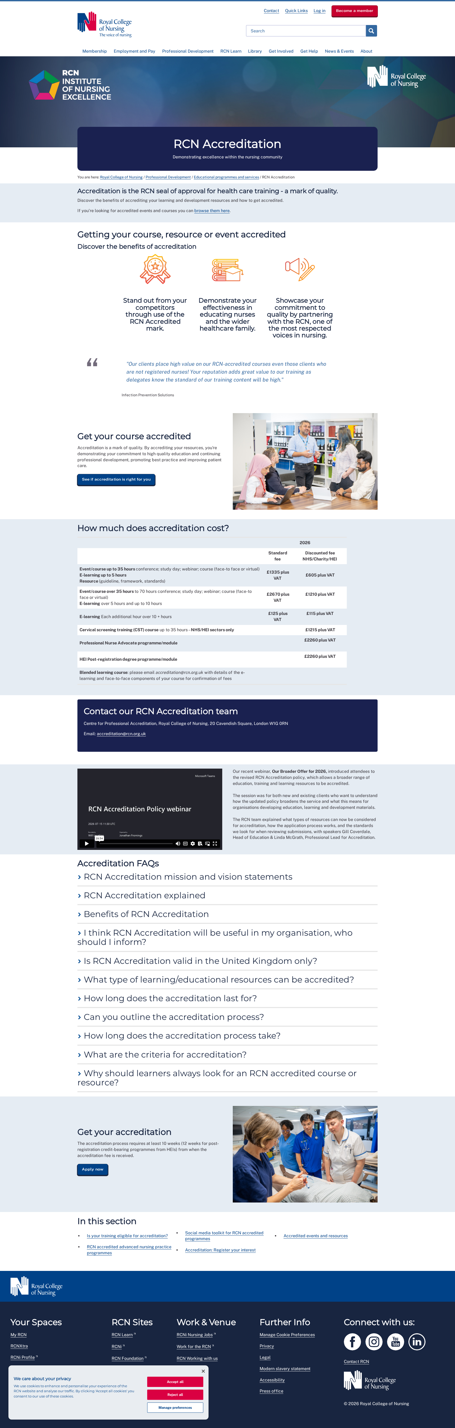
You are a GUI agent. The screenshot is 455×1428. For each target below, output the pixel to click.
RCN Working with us (197, 1358)
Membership (94, 51)
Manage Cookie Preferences (287, 1334)
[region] (108, 1392)
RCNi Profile (23, 1357)
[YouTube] (398, 1340)
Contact (271, 10)
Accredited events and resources (316, 1235)
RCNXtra (19, 1346)
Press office (271, 1391)
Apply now (92, 1169)
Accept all (175, 1382)
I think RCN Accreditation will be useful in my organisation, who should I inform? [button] (215, 937)
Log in (319, 10)
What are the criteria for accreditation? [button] (164, 1054)
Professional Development (188, 51)
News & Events (339, 51)
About (366, 51)
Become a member (354, 10)
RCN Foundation (128, 1358)
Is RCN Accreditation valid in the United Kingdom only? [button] (199, 960)
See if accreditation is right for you (116, 479)
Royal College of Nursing (121, 177)
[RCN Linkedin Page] (418, 1340)
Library (255, 51)
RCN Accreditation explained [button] (144, 895)
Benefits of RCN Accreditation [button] (145, 914)
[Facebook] (354, 1340)
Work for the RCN (194, 1346)
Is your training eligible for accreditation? (127, 1235)
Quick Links (296, 10)
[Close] (203, 1371)
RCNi (117, 1346)
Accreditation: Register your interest (220, 1249)
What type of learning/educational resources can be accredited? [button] (218, 979)
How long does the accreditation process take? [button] (181, 1035)
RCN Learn (230, 51)
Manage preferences (175, 1408)
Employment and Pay (134, 51)
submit (371, 31)
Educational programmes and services (226, 177)
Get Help (309, 51)
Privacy (267, 1346)
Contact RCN (356, 1361)
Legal (265, 1357)
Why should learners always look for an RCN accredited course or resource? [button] (217, 1078)
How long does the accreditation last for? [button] (169, 998)
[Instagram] (376, 1340)
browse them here (212, 210)
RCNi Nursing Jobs (195, 1334)
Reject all (175, 1395)
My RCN (19, 1334)
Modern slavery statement (285, 1368)
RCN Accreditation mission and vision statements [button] (187, 876)
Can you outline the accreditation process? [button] (173, 1016)
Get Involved (281, 51)
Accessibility (272, 1379)
